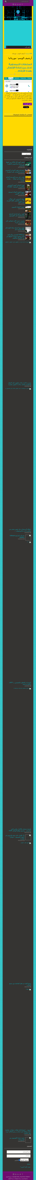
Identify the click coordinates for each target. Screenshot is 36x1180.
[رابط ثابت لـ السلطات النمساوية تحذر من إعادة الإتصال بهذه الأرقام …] (18, 91)
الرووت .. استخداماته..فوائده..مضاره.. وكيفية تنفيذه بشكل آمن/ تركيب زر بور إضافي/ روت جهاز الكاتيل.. (18, 1131)
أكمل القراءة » (27, 104)
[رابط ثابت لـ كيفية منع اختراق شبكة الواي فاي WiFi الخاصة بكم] (28, 232)
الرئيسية (28, 53)
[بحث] (5, 1)
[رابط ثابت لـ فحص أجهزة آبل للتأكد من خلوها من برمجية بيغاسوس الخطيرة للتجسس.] (28, 166)
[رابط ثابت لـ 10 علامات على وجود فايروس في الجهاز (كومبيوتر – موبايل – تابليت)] (28, 839)
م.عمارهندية (11, 74)
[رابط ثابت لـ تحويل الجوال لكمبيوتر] (28, 211)
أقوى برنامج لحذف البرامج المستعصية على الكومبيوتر (16, 214)
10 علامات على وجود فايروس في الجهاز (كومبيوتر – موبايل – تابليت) (14, 837)
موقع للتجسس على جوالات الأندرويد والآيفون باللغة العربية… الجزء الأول (15, 200)
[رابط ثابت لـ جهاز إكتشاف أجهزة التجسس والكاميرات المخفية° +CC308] (28, 189)
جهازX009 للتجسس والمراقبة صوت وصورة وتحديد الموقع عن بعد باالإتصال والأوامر (15, 236)
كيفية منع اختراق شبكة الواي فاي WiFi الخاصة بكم (14, 228)
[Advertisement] (18, 33)
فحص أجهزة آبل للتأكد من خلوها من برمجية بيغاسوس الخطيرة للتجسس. (15, 163)
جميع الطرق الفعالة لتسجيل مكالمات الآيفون (16, 193)
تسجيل (28, 1164)
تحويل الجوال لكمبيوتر (18, 207)
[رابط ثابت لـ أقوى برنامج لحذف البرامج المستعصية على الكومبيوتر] (28, 218)
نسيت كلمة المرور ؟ (25, 1167)
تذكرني (17, 1160)
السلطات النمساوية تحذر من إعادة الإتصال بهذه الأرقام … (19, 67)
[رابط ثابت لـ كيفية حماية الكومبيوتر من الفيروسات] (28, 1142)
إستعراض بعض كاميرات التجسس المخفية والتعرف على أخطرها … (14, 171)
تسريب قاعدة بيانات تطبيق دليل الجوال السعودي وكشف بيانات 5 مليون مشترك (19, 383)
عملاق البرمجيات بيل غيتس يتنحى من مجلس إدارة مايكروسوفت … (20, 530)
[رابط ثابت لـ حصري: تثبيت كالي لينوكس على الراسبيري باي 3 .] (28, 225)
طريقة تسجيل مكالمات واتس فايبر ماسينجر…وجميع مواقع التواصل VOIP (20, 829)
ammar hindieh (27, 74)
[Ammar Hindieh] (18, 15)
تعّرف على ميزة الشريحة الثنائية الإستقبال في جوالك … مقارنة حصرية (15, 178)
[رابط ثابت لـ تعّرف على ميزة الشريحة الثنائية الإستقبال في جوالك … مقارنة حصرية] (28, 181)
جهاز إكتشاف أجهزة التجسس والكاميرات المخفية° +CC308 (15, 186)
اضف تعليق (28, 75)
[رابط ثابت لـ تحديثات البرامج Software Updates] (28, 540)
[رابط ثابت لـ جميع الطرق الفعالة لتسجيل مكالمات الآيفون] (28, 196)
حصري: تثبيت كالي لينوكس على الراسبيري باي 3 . (15, 221)
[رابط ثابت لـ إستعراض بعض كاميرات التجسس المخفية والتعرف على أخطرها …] (28, 174)
